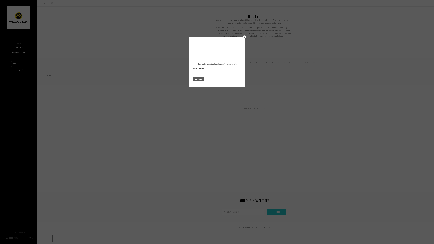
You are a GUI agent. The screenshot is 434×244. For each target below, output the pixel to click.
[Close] (244, 37)
